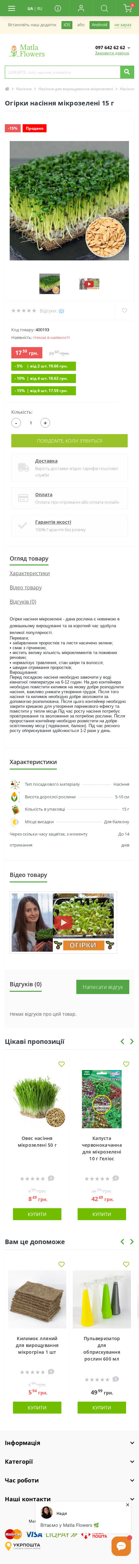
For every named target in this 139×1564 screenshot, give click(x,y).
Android (99, 24)
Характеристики (30, 573)
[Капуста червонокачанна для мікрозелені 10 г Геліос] (102, 1099)
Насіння (24, 89)
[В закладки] (62, 1065)
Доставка (46, 461)
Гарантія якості (53, 522)
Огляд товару (29, 558)
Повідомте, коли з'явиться (69, 441)
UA (30, 8)
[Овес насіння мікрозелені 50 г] (37, 1099)
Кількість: (22, 412)
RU (39, 8)
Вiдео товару (26, 587)
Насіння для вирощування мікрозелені (75, 89)
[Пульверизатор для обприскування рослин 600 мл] (102, 1299)
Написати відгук (103, 986)
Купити (37, 1214)
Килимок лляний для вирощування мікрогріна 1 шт (37, 1345)
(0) (61, 311)
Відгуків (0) (23, 601)
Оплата (43, 494)
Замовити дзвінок (112, 53)
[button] (81, 8)
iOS (67, 24)
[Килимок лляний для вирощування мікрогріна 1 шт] (37, 1299)
